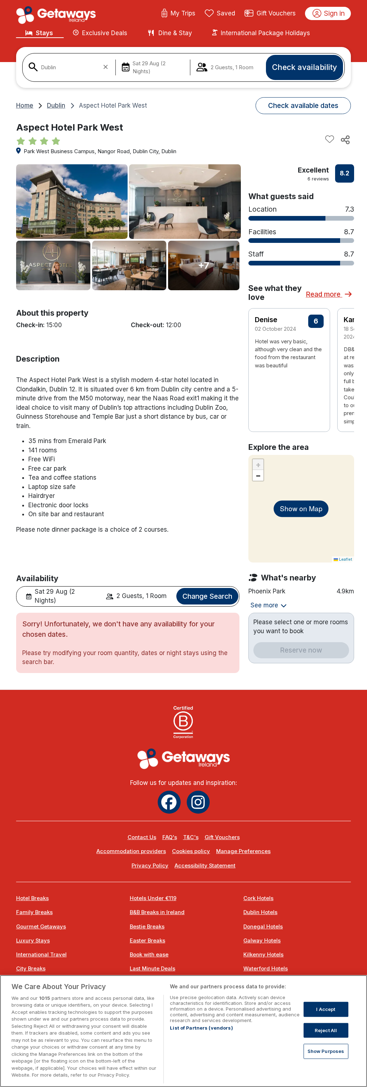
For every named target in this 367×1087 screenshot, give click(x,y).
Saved (226, 13)
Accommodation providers (131, 851)
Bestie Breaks (147, 926)
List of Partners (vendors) (201, 1028)
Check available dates (303, 105)
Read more (324, 294)
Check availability (304, 67)
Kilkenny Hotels (263, 954)
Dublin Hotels (260, 912)
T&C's (191, 837)
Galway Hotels (262, 940)
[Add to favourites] (330, 139)
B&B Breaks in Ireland (157, 912)
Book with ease (149, 954)
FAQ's (169, 837)
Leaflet (345, 559)
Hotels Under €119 (153, 898)
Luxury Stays (33, 940)
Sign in (334, 13)
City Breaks (31, 968)
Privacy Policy (150, 865)
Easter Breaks (147, 940)
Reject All (326, 1030)
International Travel (41, 954)
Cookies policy (191, 851)
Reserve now (301, 650)
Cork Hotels (258, 898)
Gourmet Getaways (41, 926)
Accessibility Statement (205, 865)
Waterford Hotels (265, 968)
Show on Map (301, 508)
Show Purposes (326, 1051)
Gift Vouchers (276, 13)
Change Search (207, 596)
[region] (183, 1031)
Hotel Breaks (32, 898)
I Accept (325, 1009)
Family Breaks (34, 912)
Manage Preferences (243, 851)
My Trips (183, 13)
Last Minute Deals (152, 968)
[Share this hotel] (345, 139)
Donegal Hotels (263, 926)
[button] (344, 354)
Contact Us (142, 837)
